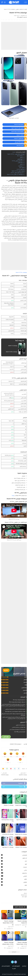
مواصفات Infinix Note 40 (7, 834)
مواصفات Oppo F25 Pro (21, 820)
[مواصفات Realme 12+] (7, 799)
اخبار (26, 861)
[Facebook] (18, 768)
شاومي (25, 876)
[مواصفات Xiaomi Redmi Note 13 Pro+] (7, 936)
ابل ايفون (24, 858)
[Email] (3, 768)
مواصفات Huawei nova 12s (21, 834)
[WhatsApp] (7, 768)
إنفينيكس (24, 855)
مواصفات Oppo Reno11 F (7, 847)
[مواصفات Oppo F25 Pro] (21, 813)
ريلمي (25, 870)
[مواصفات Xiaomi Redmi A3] (21, 914)
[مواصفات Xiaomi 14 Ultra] (14, 351)
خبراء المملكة (24, 895)
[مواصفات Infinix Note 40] (7, 828)
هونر (26, 885)
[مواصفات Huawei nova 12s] (21, 828)
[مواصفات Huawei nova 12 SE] (21, 799)
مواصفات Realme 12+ (8, 805)
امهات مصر (24, 897)
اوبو (26, 864)
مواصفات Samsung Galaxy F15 (7, 820)
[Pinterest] (10, 768)
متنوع (25, 879)
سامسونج (24, 873)
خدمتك (25, 893)
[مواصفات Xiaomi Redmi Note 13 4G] (21, 936)
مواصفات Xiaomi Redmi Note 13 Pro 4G (8, 923)
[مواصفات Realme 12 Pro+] (21, 841)
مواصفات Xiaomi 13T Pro (21, 272)
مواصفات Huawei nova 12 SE (21, 806)
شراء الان (6, 737)
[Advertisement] (14, 36)
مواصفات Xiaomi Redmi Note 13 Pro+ (7, 943)
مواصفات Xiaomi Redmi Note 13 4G (22, 943)
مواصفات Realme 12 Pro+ (21, 847)
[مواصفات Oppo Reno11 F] (7, 841)
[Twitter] (14, 768)
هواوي (25, 882)
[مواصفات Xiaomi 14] (14, 345)
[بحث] (2, 2)
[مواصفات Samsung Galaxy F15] (7, 813)
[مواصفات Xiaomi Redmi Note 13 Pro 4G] (7, 914)
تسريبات (25, 867)
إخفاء (14, 152)
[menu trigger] (25, 2)
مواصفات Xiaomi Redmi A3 (22, 922)
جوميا (13, 495)
